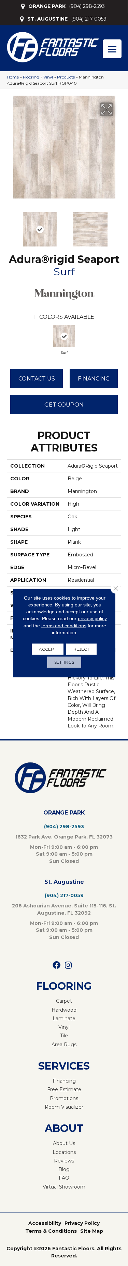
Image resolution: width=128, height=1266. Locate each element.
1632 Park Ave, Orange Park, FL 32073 (64, 837)
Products (66, 77)
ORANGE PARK (47, 6)
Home (13, 77)
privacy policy (92, 618)
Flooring (31, 77)
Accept (47, 649)
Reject (81, 649)
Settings (64, 662)
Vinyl (48, 77)
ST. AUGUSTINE (47, 19)
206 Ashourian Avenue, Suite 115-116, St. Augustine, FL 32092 (64, 909)
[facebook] (56, 965)
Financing (94, 378)
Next (117, 225)
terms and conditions (63, 625)
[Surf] (64, 336)
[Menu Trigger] (112, 48)
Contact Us (36, 378)
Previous (10, 225)
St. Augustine (64, 882)
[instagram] (68, 965)
